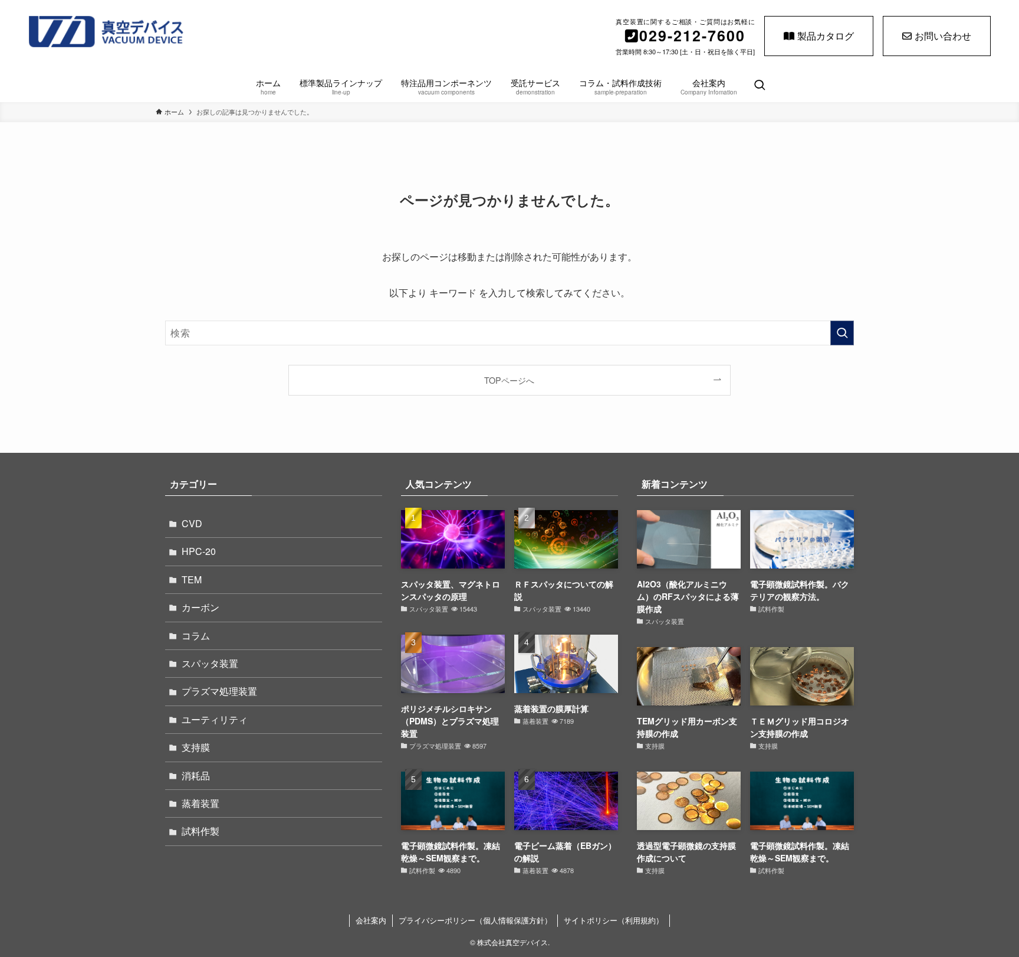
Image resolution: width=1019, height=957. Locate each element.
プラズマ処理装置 (219, 691)
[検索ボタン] (760, 85)
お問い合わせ (943, 36)
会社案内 (371, 920)
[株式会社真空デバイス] (172, 32)
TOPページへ (509, 380)
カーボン (200, 607)
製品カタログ (825, 36)
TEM (192, 579)
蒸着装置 (200, 803)
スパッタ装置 (210, 663)
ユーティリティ (215, 719)
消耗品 (196, 775)
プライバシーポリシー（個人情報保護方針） (475, 920)
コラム (196, 635)
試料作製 (200, 831)
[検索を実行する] (842, 333)
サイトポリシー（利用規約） (613, 920)
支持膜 (196, 747)
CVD (192, 523)
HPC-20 (199, 551)
